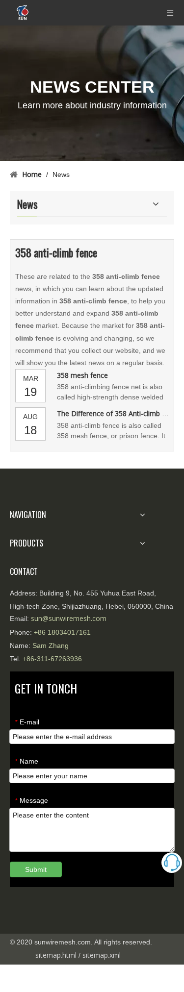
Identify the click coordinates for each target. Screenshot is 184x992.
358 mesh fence (82, 375)
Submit (36, 869)
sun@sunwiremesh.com (68, 618)
